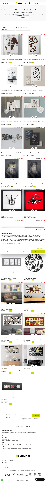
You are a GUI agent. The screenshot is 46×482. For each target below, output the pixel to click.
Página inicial (3, 6)
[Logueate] (37, 3)
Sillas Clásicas (5, 444)
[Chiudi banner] (44, 229)
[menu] (44, 3)
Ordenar (3, 27)
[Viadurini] (23, 3)
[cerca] (35, 3)
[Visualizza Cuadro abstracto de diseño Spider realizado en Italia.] (32, 366)
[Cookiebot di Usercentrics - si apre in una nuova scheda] (37, 229)
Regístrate (36, 415)
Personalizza (22, 251)
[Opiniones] (5, 3)
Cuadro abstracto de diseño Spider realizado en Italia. (34, 370)
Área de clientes (6, 465)
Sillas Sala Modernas (21, 444)
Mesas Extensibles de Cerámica (8, 432)
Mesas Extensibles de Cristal (32, 432)
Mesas (4, 435)
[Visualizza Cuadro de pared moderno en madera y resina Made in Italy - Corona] (10, 210)
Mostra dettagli (40, 248)
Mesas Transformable (6, 440)
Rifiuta (8, 251)
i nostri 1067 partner (8, 235)
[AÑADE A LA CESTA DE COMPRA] (10, 55)
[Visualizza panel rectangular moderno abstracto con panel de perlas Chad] (32, 304)
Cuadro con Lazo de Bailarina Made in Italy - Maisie (34, 59)
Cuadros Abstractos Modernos (26, 6)
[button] (8, 25)
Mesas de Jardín (15, 440)
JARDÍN (4, 446)
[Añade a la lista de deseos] (13, 55)
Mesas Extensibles (7, 430)
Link (26, 419)
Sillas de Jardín (28, 444)
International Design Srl (8, 460)
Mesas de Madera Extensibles (20, 432)
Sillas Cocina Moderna (12, 444)
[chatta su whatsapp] (2, 480)
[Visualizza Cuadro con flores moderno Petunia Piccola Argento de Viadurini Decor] (10, 366)
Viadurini (4, 462)
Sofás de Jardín (21, 448)
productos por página (21, 27)
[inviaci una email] (1, 3)
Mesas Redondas (5, 437)
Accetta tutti (37, 251)
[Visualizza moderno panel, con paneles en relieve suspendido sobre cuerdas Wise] (32, 335)
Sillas (3, 442)
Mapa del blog (27, 470)
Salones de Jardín (14, 448)
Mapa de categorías (21, 470)
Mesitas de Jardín (27, 448)
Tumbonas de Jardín (6, 448)
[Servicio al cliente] (3, 3)
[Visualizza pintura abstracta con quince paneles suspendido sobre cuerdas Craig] (10, 335)
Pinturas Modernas (16, 6)
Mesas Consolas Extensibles (8, 433)
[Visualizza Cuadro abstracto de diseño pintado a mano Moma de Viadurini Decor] (10, 397)
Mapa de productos (13, 470)
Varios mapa (33, 470)
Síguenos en (5, 467)
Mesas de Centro (5, 439)
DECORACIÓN (9, 6)
